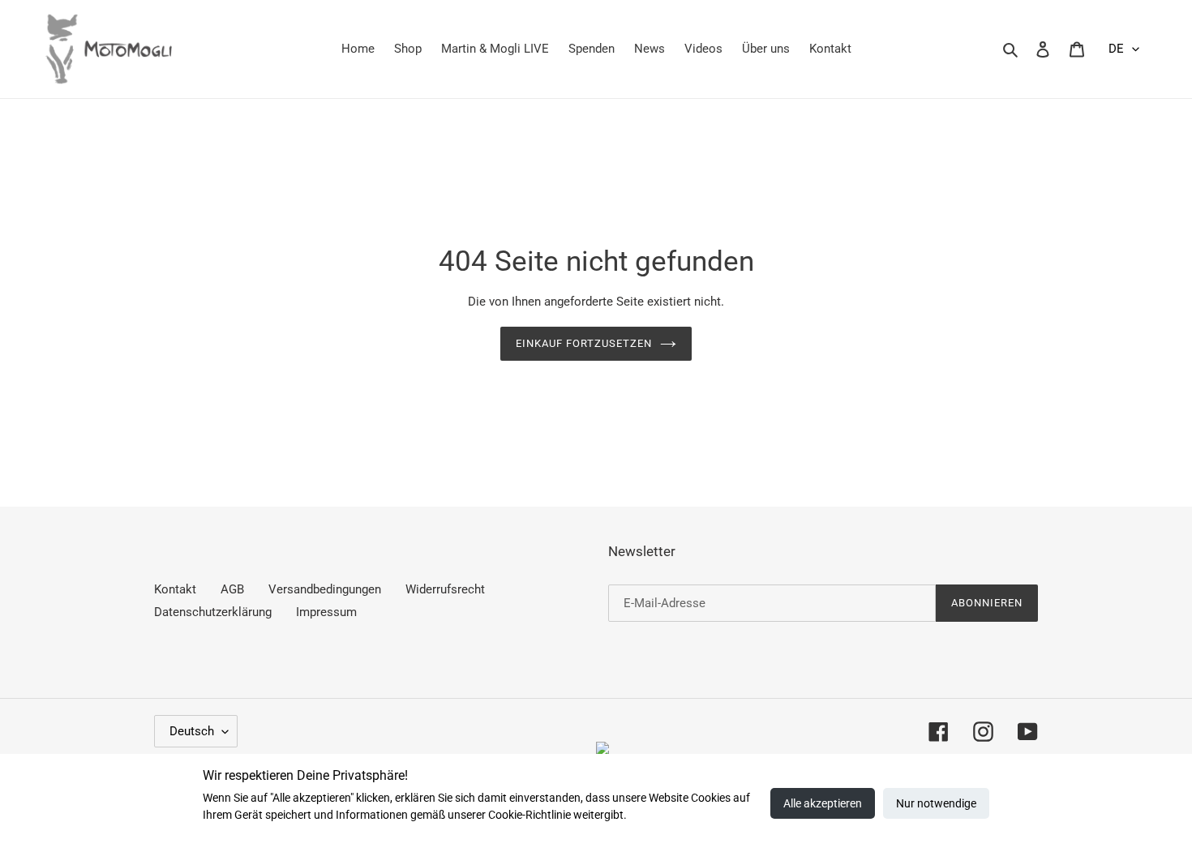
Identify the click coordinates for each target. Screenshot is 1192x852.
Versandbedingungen (324, 589)
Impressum (326, 612)
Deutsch (191, 731)
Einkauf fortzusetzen (584, 343)
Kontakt (175, 589)
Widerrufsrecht (445, 589)
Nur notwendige (936, 803)
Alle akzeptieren (822, 803)
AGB (232, 589)
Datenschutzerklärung (213, 612)
